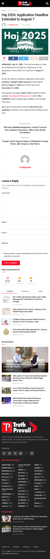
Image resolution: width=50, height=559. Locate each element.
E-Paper (5, 483)
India (4, 500)
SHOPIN (37, 474)
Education (6, 486)
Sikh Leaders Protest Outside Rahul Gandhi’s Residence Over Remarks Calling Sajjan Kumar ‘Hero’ (30, 378)
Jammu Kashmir (12, 10)
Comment (6, 193)
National (21, 494)
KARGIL (21, 470)
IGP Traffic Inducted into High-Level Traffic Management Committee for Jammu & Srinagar (29, 299)
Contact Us (5, 547)
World (36, 506)
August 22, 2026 (9, 369)
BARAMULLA (7, 471)
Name (5, 222)
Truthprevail (13, 25)
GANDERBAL (6, 494)
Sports (37, 477)
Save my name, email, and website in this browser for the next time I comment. (25, 255)
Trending (38, 492)
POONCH (21, 497)
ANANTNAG (6, 465)
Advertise (16, 547)
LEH (19, 488)
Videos (37, 503)
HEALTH (5, 497)
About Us (26, 547)
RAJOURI (21, 503)
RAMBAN (21, 506)
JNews (9, 551)
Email (5, 233)
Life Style (21, 491)
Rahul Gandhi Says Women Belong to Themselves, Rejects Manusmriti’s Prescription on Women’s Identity (27, 400)
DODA (4, 480)
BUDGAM (5, 474)
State (36, 486)
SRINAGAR (38, 480)
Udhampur (38, 495)
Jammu (5, 506)
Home (4, 10)
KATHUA (21, 473)
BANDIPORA (6, 468)
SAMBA (37, 468)
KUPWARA (22, 482)
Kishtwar (21, 476)
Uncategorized (40, 498)
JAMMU (5, 503)
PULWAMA (22, 500)
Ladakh (21, 485)
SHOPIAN (38, 471)
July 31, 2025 (26, 25)
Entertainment (7, 489)
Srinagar (37, 483)
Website (5, 243)
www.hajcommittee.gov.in (19, 96)
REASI (36, 465)
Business (5, 477)
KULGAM (21, 479)
